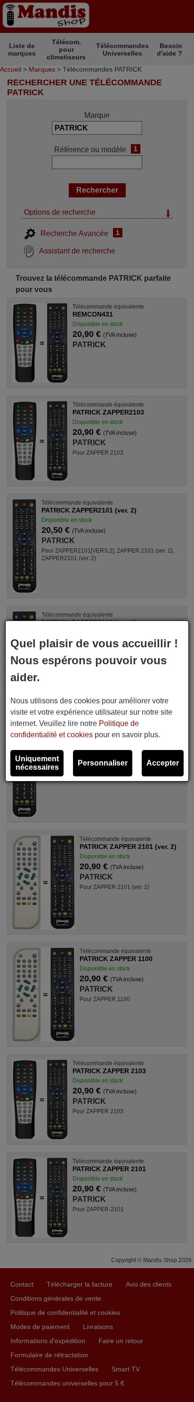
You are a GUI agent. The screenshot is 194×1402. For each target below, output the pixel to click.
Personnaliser (103, 763)
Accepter (162, 763)
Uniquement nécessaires (37, 763)
